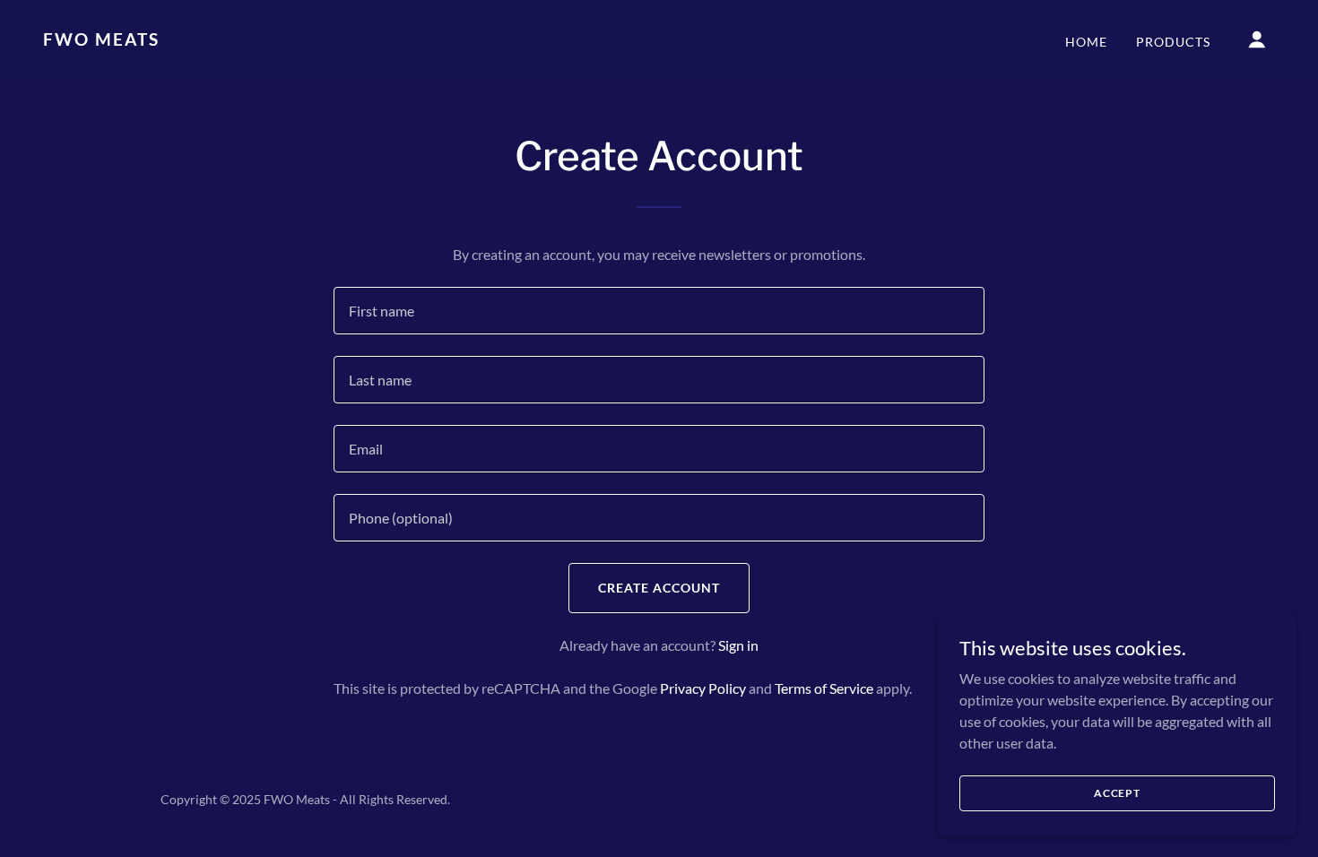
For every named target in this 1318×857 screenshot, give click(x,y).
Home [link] (1086, 41)
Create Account (659, 587)
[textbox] (659, 310)
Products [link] (1173, 41)
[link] (215, 39)
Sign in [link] (738, 645)
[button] (1257, 39)
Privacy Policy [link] (703, 688)
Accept (1117, 793)
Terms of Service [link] (824, 688)
